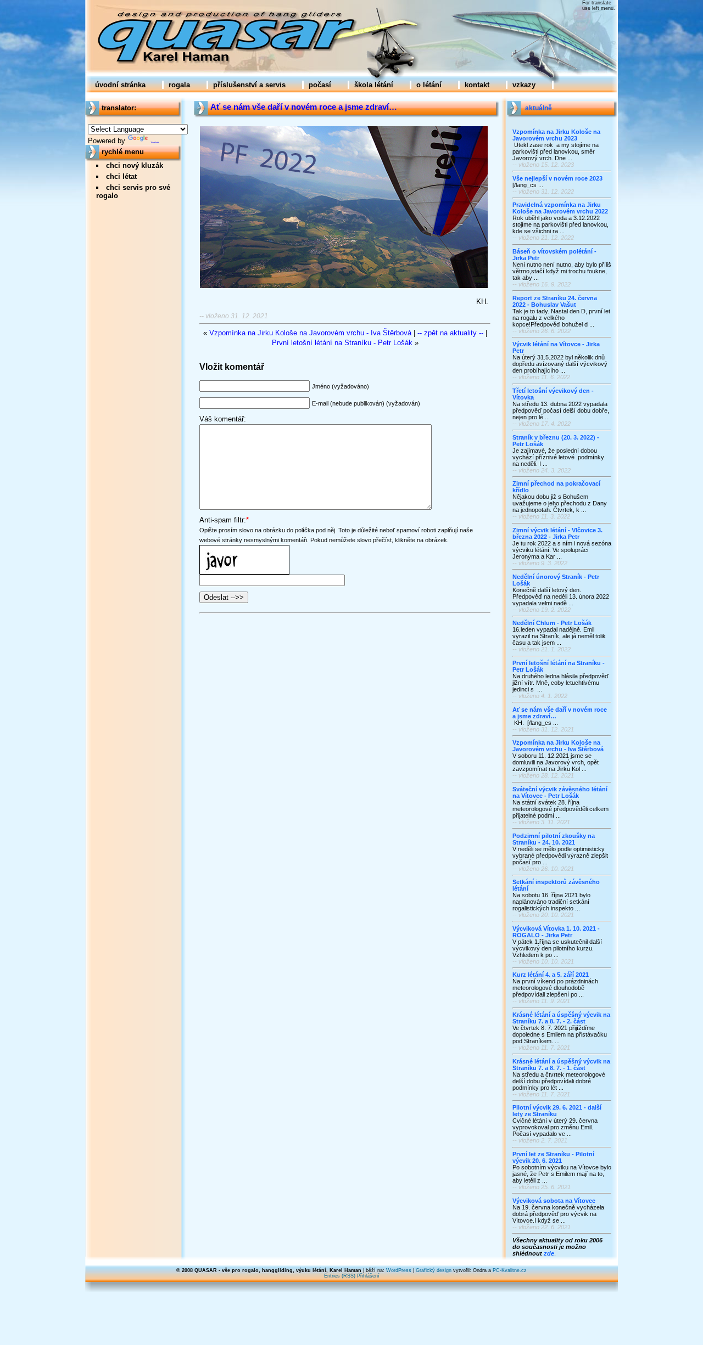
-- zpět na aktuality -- (450, 333)
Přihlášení (368, 1276)
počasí (320, 85)
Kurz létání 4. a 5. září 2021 (550, 974)
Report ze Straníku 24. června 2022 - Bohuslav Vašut (554, 301)
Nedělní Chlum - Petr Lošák (552, 623)
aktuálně (538, 108)
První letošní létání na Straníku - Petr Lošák (342, 343)
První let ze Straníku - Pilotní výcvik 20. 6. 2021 (553, 1157)
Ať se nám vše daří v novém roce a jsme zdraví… (303, 107)
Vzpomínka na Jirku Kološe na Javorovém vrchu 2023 (556, 135)
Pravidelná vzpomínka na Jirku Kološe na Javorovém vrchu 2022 (560, 208)
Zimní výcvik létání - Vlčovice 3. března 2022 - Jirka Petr (557, 533)
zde (549, 1253)
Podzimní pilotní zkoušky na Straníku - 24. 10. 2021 (553, 839)
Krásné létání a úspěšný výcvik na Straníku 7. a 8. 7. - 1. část (561, 1064)
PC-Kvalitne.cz (510, 1270)
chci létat (121, 176)
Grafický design (433, 1270)
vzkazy (523, 85)
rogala (179, 85)
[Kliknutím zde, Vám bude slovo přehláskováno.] (244, 549)
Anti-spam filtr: (222, 520)
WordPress (398, 1270)
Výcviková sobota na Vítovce (553, 1200)
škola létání (373, 85)
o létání (429, 85)
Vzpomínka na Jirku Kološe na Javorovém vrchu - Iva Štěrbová (558, 745)
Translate (154, 142)
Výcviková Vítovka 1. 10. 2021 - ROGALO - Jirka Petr (556, 931)
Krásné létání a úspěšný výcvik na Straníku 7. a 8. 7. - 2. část (561, 1018)
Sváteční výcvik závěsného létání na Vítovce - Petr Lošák (559, 792)
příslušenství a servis (249, 85)
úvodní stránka (120, 85)
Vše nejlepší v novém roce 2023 (557, 178)
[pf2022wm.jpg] (343, 286)
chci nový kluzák (134, 165)
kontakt (477, 85)
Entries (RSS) (339, 1276)
